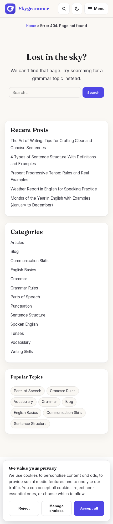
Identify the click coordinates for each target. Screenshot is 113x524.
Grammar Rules (24, 288)
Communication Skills (30, 260)
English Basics (23, 269)
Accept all (89, 508)
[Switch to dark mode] (77, 8)
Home (31, 26)
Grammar (19, 278)
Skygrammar (34, 9)
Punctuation (21, 306)
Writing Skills (22, 351)
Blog (15, 251)
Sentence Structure (28, 315)
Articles (17, 242)
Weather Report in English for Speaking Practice (54, 188)
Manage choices (56, 508)
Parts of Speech (25, 296)
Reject (24, 508)
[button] (64, 8)
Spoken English (24, 324)
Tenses (17, 333)
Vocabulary (21, 342)
